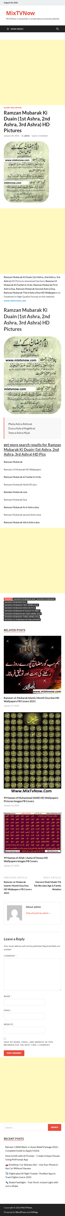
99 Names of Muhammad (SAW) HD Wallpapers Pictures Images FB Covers (31, 799)
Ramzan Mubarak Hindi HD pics (20, 608)
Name (8, 996)
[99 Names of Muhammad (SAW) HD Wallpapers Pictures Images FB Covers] (32, 753)
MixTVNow (20, 13)
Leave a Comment (40, 136)
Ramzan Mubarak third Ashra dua (22, 617)
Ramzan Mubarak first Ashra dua (21, 605)
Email (8, 1010)
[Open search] (57, 28)
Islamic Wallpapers (12, 108)
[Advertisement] (32, 72)
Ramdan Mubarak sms (24, 599)
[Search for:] (32, 1127)
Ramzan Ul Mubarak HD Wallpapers (22, 619)
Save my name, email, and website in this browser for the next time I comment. (28, 1043)
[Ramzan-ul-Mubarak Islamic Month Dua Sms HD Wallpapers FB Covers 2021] (32, 665)
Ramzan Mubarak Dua (16, 602)
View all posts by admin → (38, 913)
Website (8, 1024)
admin (27, 136)
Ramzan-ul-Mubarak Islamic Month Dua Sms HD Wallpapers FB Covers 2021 (31, 699)
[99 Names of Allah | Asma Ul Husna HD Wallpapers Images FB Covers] (32, 833)
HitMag (33, 1212)
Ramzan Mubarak (46, 599)
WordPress (20, 1212)
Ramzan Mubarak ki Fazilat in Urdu (22, 611)
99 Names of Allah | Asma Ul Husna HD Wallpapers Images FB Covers (26, 859)
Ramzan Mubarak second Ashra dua (23, 613)
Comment (10, 956)
